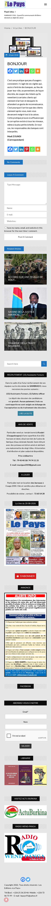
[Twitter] (15, 71)
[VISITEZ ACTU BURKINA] (25, 811)
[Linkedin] (21, 71)
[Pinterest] (26, 71)
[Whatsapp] (32, 71)
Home (7, 28)
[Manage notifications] (6, 899)
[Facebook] (10, 71)
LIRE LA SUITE (25, 413)
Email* (25, 712)
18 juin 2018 (13, 55)
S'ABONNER (27, 576)
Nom (26, 722)
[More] (37, 71)
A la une (17, 28)
